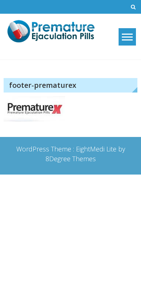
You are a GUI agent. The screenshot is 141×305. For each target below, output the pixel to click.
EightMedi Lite (97, 149)
